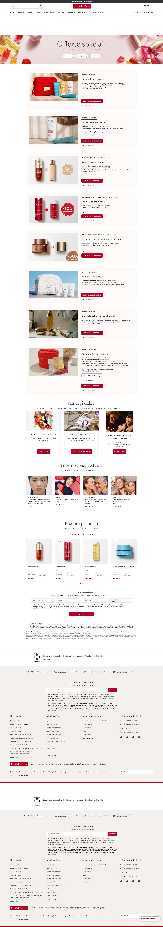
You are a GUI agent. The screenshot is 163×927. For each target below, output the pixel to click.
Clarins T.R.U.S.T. (88, 724)
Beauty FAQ (50, 748)
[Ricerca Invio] (41, 6)
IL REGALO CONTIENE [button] (88, 96)
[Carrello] (152, 6)
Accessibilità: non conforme (95, 772)
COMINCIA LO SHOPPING (92, 101)
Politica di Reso (51, 724)
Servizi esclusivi (95, 56)
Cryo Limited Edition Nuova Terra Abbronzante (26, 748)
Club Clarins (87, 728)
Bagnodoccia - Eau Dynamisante (21, 734)
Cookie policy (51, 755)
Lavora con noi (88, 738)
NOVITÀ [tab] (90, 534)
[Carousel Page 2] (82, 583)
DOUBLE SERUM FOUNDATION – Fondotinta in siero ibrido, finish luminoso (26, 752)
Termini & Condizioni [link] (88, 106)
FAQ (47, 745)
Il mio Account (51, 752)
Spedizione (50, 721)
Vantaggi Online (81, 56)
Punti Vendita (87, 734)
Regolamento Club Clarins (55, 741)
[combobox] (136, 772)
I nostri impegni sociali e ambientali (95, 721)
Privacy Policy (35, 632)
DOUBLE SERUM (15, 728)
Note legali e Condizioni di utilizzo (72, 772)
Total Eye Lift (14, 721)
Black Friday (14, 757)
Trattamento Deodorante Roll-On (21, 738)
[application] (92, 375)
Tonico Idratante (15, 731)
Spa (84, 731)
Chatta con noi (125, 728)
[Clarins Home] (81, 6)
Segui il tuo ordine (52, 731)
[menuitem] (144, 6)
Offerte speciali (67, 56)
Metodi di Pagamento (54, 728)
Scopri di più (46, 659)
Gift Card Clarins (52, 738)
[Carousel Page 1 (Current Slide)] (80, 583)
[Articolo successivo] (139, 560)
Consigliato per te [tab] (77, 534)
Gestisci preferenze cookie (19, 775)
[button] (26, 716)
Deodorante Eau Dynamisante (20, 741)
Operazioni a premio (53, 734)
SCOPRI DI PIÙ (44, 451)
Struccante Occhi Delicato (19, 724)
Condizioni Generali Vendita (36, 772)
